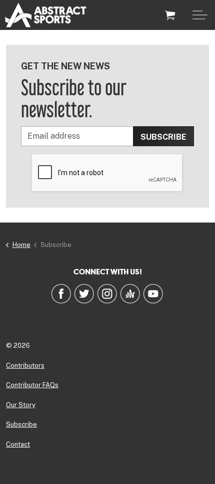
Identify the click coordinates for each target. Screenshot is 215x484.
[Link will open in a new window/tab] (61, 293)
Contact (18, 444)
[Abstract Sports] (45, 14)
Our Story (21, 405)
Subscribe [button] (163, 137)
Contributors (25, 365)
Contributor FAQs (32, 385)
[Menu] (200, 15)
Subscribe (21, 424)
